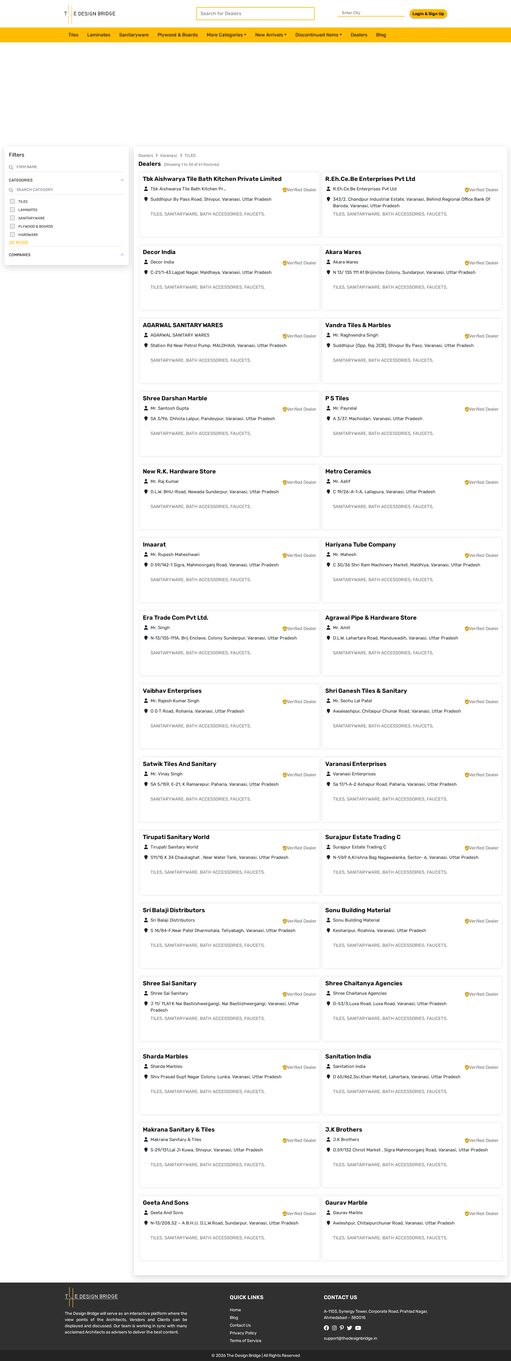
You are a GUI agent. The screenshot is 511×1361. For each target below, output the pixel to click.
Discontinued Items (316, 35)
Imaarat (154, 544)
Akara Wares (343, 252)
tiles (73, 35)
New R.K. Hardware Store (179, 471)
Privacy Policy (243, 1333)
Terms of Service (245, 1340)
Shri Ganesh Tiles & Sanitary (366, 690)
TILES (190, 155)
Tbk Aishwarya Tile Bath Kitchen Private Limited (212, 178)
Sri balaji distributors (174, 910)
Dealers (359, 35)
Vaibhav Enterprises (172, 690)
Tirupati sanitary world (176, 837)
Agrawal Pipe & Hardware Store (371, 617)
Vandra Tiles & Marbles (358, 325)
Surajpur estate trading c (363, 837)
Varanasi (169, 155)
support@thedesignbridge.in (350, 1338)
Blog (381, 35)
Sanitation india (348, 1056)
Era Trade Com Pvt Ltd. (175, 617)
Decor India (159, 252)
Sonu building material (358, 910)
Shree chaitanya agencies (363, 983)
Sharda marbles (165, 1056)
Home (235, 1309)
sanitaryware (134, 35)
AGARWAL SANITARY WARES (183, 325)
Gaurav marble (346, 1202)
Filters (16, 155)
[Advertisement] (255, 96)
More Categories (225, 35)
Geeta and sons (166, 1202)
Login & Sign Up (428, 13)
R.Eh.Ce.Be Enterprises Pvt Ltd (370, 178)
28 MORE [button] (19, 242)
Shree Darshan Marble (175, 398)
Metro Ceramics (348, 471)
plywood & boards (178, 35)
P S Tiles (337, 398)
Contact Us (240, 1325)
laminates (98, 35)
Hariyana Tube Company (360, 544)
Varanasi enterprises (356, 763)
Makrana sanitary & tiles (179, 1129)
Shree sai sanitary (170, 983)
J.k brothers (343, 1129)
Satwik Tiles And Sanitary (179, 763)
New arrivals (269, 35)
